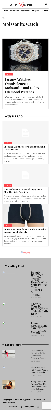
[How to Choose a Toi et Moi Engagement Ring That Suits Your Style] (25, 175)
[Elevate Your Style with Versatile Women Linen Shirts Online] (8, 373)
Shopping (8, 225)
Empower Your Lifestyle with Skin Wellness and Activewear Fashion (38, 354)
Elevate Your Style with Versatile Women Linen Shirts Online (39, 370)
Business (9, 74)
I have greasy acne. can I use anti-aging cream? (39, 328)
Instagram (29, 407)
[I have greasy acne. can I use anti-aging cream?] (8, 328)
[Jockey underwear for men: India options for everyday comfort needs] (25, 215)
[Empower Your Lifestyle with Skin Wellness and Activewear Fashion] (8, 354)
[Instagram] (22, 407)
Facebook (13, 407)
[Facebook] (6, 407)
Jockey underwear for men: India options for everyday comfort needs (25, 230)
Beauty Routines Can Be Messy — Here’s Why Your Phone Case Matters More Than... (39, 283)
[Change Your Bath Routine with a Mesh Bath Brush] (8, 309)
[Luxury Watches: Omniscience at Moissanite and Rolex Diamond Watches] (25, 55)
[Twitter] (38, 407)
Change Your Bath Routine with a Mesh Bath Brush (40, 309)
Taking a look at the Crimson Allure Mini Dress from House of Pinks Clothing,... (39, 385)
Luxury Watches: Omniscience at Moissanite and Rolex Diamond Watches (22, 85)
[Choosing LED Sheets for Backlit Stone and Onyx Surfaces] (25, 132)
